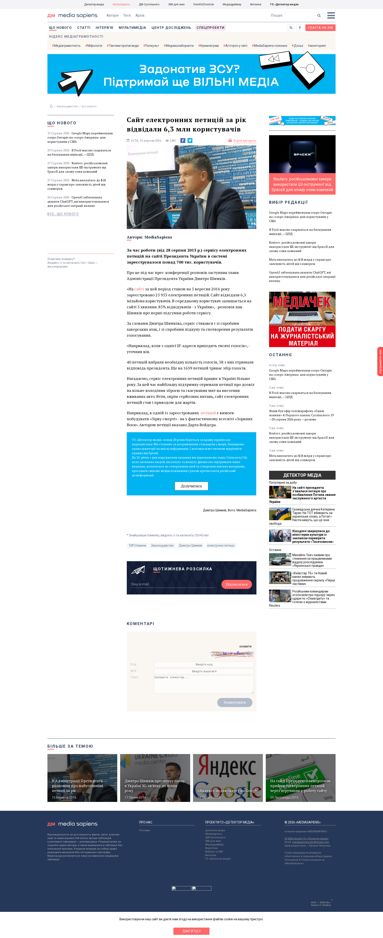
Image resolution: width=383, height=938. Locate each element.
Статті (83, 28)
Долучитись (191, 486)
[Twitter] (190, 140)
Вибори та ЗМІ (214, 851)
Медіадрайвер (232, 4)
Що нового (60, 28)
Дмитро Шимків (190, 545)
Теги (127, 15)
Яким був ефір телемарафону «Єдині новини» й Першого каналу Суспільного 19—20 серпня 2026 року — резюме (301, 415)
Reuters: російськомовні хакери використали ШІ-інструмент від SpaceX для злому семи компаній (77, 167)
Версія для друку (245, 141)
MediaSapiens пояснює (270, 45)
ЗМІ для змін (176, 4)
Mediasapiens (213, 833)
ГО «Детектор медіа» (284, 4)
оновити (245, 646)
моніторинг (318, 45)
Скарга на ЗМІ (320, 27)
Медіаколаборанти (180, 45)
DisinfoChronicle (203, 4)
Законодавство (67, 106)
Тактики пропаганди (124, 45)
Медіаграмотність (67, 45)
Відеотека (211, 848)
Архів (140, 15)
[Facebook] (182, 140)
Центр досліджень (171, 28)
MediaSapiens (121, 4)
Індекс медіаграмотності (76, 37)
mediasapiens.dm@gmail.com (310, 842)
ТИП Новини (137, 545)
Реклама (144, 830)
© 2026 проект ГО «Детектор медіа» (306, 838)
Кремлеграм (209, 45)
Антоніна (255, 4)
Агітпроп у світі (236, 45)
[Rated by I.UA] (181, 889)
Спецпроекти (211, 28)
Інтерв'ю (104, 28)
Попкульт (152, 45)
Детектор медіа (94, 4)
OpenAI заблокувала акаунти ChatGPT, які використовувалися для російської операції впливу (78, 201)
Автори (112, 15)
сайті (139, 288)
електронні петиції (220, 545)
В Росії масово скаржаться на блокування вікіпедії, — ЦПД (79, 152)
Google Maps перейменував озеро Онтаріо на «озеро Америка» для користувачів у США (80, 137)
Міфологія (94, 45)
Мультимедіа (132, 28)
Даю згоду (191, 931)
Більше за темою (70, 746)
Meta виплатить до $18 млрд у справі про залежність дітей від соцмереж (76, 184)
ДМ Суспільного (149, 4)
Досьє (298, 45)
